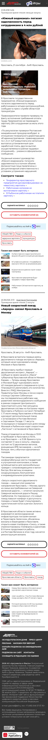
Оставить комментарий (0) (24, 215)
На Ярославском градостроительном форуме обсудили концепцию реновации (28, 255)
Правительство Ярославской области (18, 348)
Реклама (6, 643)
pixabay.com (6, 61)
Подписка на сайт (12, 652)
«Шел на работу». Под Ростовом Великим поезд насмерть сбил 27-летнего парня (28, 597)
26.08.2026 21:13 (7, 300)
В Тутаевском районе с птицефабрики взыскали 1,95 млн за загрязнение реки (26, 263)
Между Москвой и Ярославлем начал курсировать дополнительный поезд (26, 621)
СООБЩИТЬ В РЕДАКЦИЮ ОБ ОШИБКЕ (20, 656)
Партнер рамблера (23, 728)
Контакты (29, 652)
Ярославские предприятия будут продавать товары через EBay (24, 279)
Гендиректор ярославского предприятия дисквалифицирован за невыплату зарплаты (23, 183)
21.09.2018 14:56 (7, 10)
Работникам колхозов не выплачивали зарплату (18, 189)
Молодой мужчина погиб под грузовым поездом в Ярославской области (27, 605)
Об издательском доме (14, 640)
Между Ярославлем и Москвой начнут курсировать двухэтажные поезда (26, 589)
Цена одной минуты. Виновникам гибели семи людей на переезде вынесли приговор (27, 614)
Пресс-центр (35, 640)
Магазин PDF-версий (24, 643)
